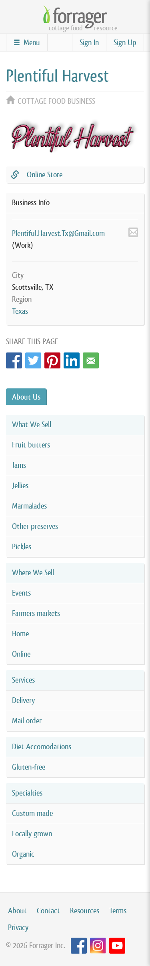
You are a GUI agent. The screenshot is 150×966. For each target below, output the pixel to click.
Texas (20, 311)
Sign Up (125, 43)
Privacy (18, 927)
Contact (48, 911)
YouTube (117, 946)
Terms (117, 911)
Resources (84, 911)
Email (90, 358)
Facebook (14, 358)
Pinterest (52, 358)
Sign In (89, 43)
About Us (26, 397)
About (17, 911)
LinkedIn (72, 358)
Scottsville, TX (32, 287)
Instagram (98, 946)
